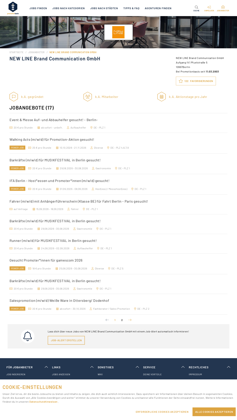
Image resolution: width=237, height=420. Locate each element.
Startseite (17, 52)
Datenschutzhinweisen (43, 401)
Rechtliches (198, 367)
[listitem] (27, 374)
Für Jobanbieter (19, 367)
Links (56, 367)
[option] (118, 123)
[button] (196, 8)
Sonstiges (106, 367)
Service (149, 367)
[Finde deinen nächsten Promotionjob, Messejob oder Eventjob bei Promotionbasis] (12, 8)
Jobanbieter (36, 52)
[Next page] (129, 320)
